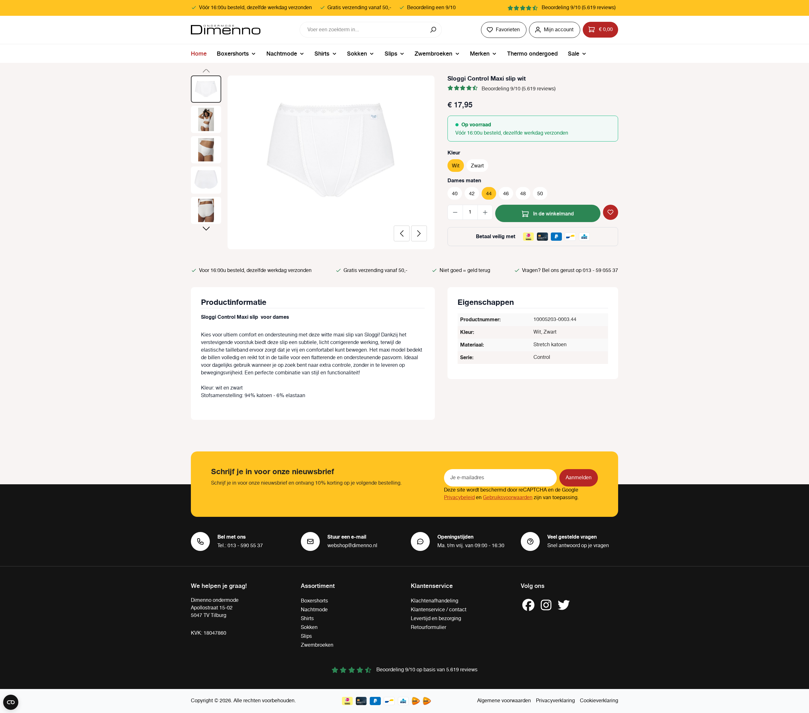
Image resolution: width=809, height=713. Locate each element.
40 (455, 194)
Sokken (309, 627)
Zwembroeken (317, 645)
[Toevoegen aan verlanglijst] (610, 212)
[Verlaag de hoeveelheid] (455, 212)
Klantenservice (432, 585)
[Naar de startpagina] (225, 29)
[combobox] (363, 30)
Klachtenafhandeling (434, 601)
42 (472, 194)
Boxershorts (314, 601)
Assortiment (318, 585)
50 (540, 194)
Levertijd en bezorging (436, 619)
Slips (306, 636)
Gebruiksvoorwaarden (507, 498)
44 (489, 194)
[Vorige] (402, 233)
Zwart (477, 166)
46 (506, 194)
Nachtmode (314, 610)
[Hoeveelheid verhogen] (485, 212)
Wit (455, 166)
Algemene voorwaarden (504, 701)
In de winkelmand (553, 213)
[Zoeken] (434, 30)
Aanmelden (579, 478)
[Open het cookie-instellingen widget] (10, 702)
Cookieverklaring (599, 701)
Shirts (307, 619)
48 (523, 194)
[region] (313, 162)
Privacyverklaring (555, 701)
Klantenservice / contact (438, 610)
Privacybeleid (459, 498)
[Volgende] (419, 233)
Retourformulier (428, 627)
